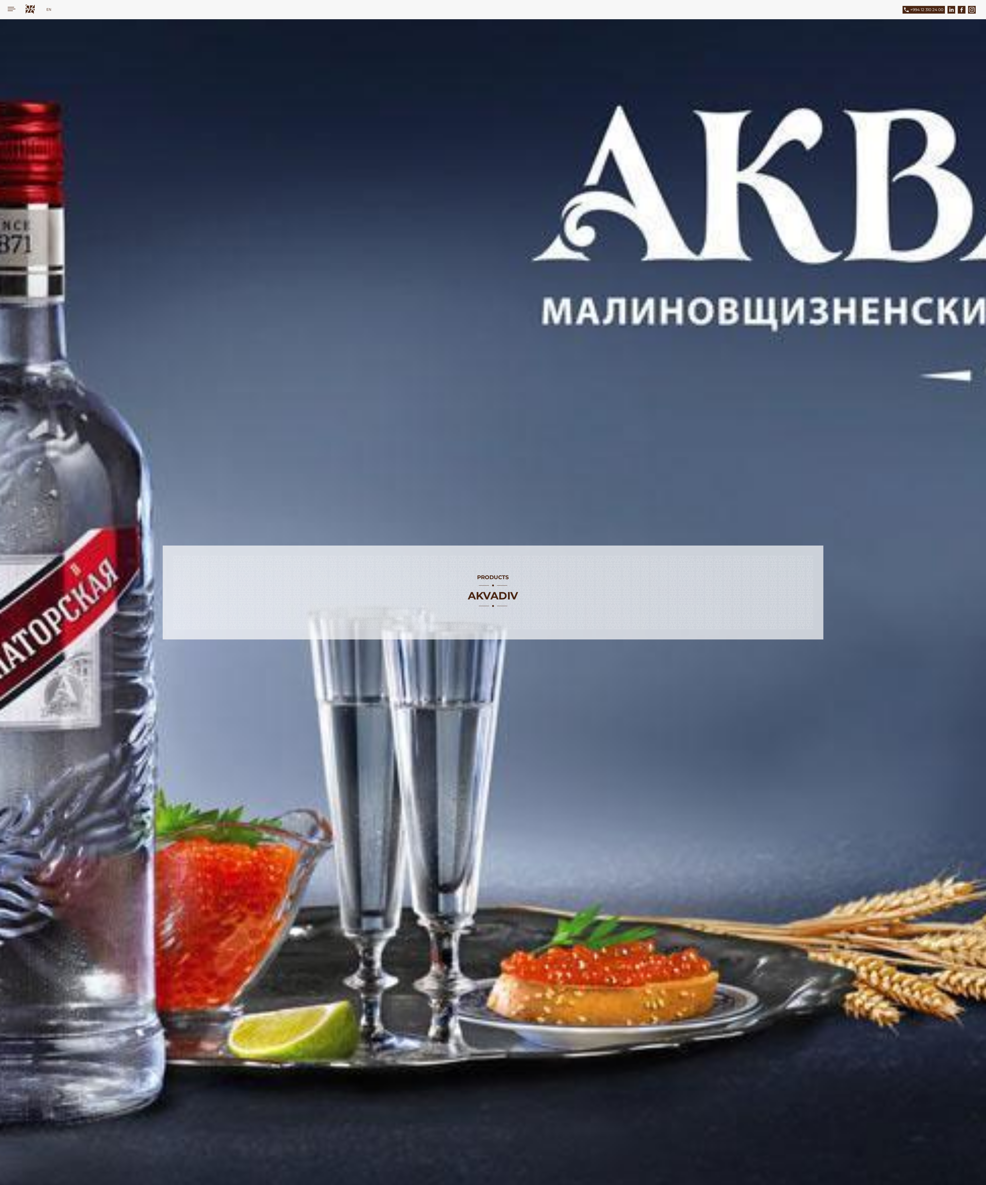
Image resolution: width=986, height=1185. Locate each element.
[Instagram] (972, 10)
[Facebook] (961, 10)
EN (48, 10)
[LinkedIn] (951, 10)
